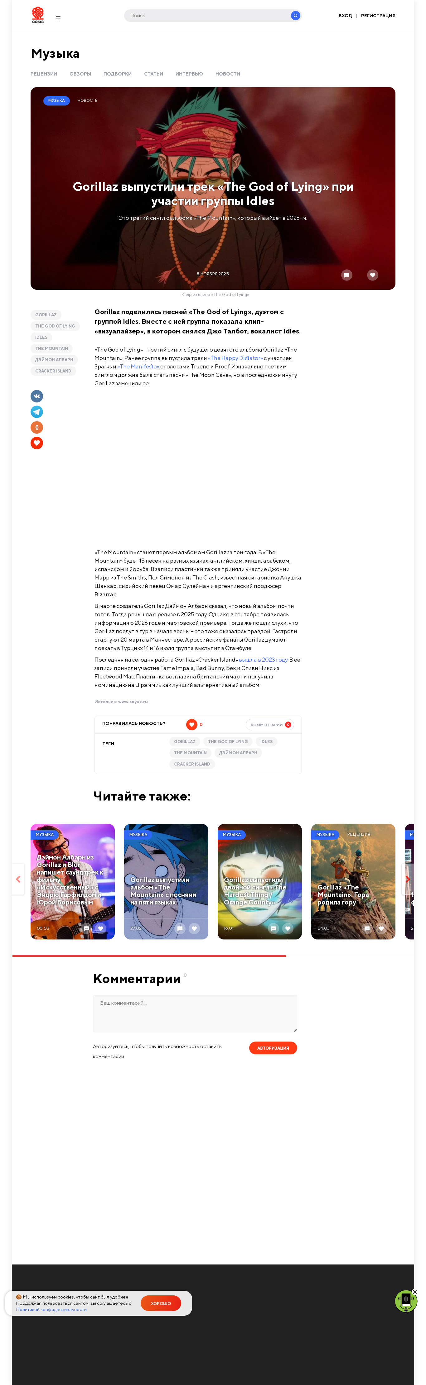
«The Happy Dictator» (235, 358)
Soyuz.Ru (38, 15)
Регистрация (378, 15)
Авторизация (273, 1048)
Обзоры (80, 73)
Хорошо (161, 1303)
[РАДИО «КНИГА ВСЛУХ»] (406, 1301)
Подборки (118, 73)
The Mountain (51, 348)
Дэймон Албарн (54, 359)
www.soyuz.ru (133, 701)
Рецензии (44, 73)
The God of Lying (55, 326)
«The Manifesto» (138, 366)
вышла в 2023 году (263, 659)
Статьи (153, 73)
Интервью (189, 73)
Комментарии (270, 724)
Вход (345, 15)
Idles (41, 337)
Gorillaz (46, 315)
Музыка (55, 53)
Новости (227, 73)
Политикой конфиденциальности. (52, 1309)
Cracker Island (53, 371)
